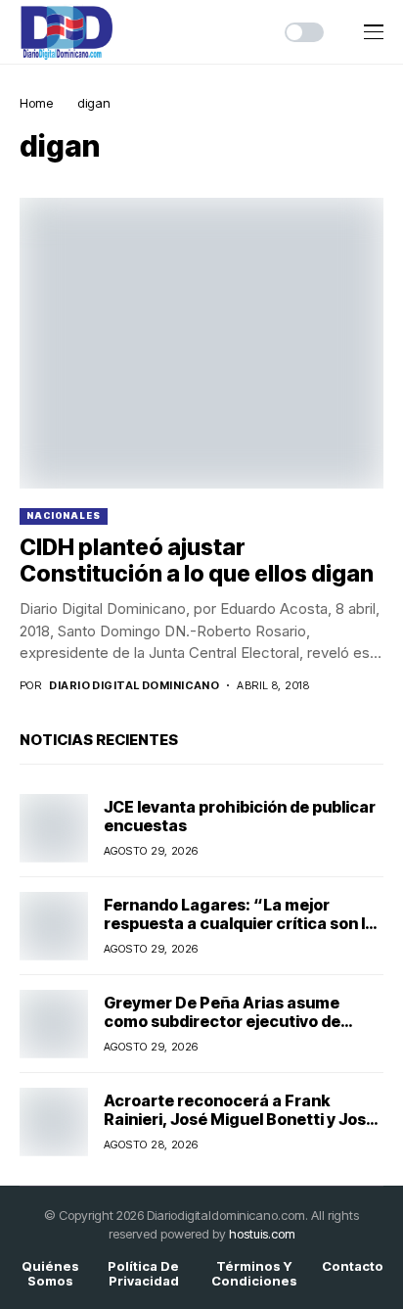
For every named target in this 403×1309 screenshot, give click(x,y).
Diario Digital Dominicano (134, 685)
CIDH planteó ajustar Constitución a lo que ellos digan (197, 561)
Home (36, 103)
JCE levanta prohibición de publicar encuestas (240, 816)
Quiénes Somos (50, 1274)
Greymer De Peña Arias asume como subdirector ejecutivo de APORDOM (222, 1021)
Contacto (352, 1266)
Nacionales (63, 515)
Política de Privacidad (143, 1274)
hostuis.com (262, 1233)
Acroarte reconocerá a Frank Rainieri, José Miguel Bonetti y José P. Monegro (240, 1119)
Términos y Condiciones (254, 1274)
